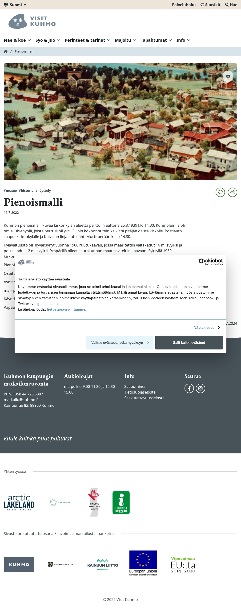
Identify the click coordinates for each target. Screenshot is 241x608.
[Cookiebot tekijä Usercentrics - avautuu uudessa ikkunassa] (202, 262)
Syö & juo (45, 40)
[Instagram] (200, 388)
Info (181, 40)
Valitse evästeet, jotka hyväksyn (117, 342)
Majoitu (123, 40)
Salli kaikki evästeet (189, 342)
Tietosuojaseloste (140, 392)
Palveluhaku (184, 4)
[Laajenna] (29, 40)
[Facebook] (189, 388)
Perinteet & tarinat (85, 40)
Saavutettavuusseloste (144, 397)
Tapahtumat (154, 40)
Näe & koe (15, 40)
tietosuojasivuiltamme (65, 309)
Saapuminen (135, 386)
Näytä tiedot (204, 327)
